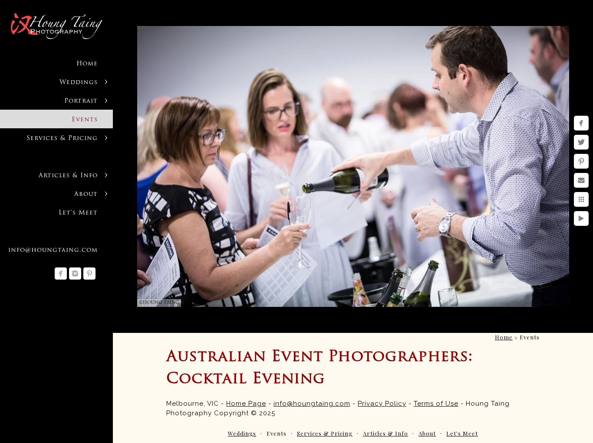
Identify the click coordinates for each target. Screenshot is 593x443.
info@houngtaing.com (53, 250)
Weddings (78, 82)
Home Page (246, 403)
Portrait (81, 101)
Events (85, 120)
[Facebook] (61, 273)
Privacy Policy (382, 403)
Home (87, 64)
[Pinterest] (89, 273)
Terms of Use (436, 403)
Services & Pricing (62, 138)
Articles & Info (68, 176)
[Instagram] (75, 273)
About (86, 194)
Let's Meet (78, 213)
